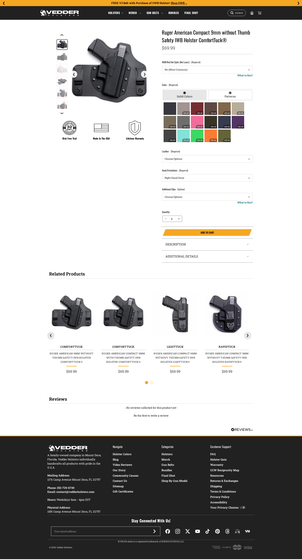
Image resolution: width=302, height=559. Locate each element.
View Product (71, 314)
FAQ (213, 454)
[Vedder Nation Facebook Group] (247, 531)
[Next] (298, 3)
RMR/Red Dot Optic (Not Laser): (181, 62)
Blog (115, 459)
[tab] (185, 95)
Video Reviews (122, 464)
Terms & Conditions (223, 491)
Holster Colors (122, 454)
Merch (133, 13)
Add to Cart (188, 232)
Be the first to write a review (151, 415)
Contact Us (120, 481)
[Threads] (227, 531)
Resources (217, 475)
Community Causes (125, 475)
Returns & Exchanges (224, 481)
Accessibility (218, 502)
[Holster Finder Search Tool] (237, 13)
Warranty (216, 464)
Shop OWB (178, 3)
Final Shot (191, 13)
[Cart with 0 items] (259, 13)
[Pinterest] (217, 531)
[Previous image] (73, 74)
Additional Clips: (173, 189)
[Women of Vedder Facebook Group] (237, 531)
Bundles (173, 13)
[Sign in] (252, 12)
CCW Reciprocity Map (224, 470)
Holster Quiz (218, 459)
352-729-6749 (65, 488)
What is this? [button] (245, 75)
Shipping (216, 486)
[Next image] (144, 74)
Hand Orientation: (175, 170)
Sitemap (118, 486)
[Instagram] (177, 531)
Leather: (171, 151)
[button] (151, 415)
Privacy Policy (219, 497)
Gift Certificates (123, 491)
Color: (170, 85)
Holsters (114, 13)
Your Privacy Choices (224, 507)
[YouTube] (197, 531)
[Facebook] (167, 531)
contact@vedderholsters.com (75, 492)
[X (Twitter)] (187, 531)
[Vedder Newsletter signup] (154, 531)
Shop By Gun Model (174, 481)
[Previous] (3, 3)
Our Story (119, 470)
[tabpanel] (207, 122)
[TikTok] (207, 531)
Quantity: (166, 212)
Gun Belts (153, 13)
